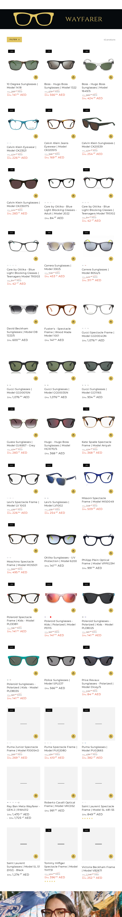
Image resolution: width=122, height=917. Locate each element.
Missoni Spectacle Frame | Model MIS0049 (98, 499)
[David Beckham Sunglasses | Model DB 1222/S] (23, 309)
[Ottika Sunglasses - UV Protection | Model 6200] (61, 538)
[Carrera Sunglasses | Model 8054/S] (98, 246)
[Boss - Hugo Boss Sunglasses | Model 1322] (61, 65)
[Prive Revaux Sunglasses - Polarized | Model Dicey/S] (98, 661)
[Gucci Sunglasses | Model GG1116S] (98, 366)
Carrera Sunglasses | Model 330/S (57, 267)
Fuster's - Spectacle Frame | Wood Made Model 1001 (57, 332)
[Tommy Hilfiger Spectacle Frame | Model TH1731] (61, 844)
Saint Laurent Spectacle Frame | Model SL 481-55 (98, 808)
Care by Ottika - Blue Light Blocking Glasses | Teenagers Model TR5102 (98, 210)
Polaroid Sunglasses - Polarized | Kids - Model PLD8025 (97, 624)
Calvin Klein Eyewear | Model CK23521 (22, 148)
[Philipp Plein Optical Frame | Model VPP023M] (98, 540)
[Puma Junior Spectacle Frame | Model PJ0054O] (23, 724)
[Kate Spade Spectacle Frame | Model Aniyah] (98, 423)
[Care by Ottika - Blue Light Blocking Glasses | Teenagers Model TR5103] (23, 246)
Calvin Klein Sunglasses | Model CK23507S (23, 204)
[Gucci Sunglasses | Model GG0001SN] (23, 366)
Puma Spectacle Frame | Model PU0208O (60, 748)
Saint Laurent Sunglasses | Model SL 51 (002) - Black (23, 866)
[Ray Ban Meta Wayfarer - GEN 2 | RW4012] (23, 783)
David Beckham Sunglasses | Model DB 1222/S (22, 332)
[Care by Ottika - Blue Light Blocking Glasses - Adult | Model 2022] (61, 183)
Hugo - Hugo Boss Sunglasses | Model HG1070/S (57, 445)
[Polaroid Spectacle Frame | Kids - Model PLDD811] (23, 598)
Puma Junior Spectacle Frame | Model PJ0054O (23, 748)
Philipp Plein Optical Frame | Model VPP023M (98, 561)
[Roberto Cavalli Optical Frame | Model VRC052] (61, 783)
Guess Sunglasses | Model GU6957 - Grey (21, 443)
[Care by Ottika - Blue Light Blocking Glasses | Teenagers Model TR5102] (98, 183)
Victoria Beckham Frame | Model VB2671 (98, 868)
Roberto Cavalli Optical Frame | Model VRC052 (59, 804)
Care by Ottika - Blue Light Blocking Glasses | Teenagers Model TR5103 (23, 273)
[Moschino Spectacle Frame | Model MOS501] (23, 538)
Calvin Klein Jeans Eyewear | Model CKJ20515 (56, 146)
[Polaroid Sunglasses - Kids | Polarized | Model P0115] (61, 598)
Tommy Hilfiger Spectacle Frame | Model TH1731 (61, 866)
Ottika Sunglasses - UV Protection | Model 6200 (60, 559)
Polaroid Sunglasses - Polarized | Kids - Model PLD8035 (22, 687)
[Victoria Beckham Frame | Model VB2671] (98, 844)
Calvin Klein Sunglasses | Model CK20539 (98, 144)
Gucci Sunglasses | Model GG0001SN (19, 390)
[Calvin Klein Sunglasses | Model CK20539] (98, 124)
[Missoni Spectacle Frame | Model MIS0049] (98, 479)
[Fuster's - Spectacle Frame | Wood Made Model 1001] (61, 309)
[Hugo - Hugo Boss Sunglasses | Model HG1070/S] (61, 423)
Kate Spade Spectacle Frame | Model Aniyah (96, 443)
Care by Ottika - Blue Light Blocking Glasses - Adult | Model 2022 (60, 210)
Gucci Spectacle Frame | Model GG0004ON (98, 334)
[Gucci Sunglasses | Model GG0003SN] (61, 366)
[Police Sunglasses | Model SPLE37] (61, 661)
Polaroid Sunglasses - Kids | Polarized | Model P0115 (60, 624)
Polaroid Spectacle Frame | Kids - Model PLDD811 (20, 620)
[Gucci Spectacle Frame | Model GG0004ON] (98, 309)
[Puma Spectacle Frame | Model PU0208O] (61, 724)
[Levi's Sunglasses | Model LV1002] (61, 479)
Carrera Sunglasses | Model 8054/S (95, 271)
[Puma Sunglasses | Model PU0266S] (98, 724)
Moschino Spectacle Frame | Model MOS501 (22, 563)
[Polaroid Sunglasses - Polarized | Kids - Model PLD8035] (23, 661)
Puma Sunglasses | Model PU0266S (94, 748)
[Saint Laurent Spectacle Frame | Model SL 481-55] (98, 783)
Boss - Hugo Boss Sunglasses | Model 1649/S (95, 87)
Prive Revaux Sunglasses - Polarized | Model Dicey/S (98, 683)
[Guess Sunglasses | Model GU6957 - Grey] (23, 423)
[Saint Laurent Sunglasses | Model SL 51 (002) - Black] (23, 844)
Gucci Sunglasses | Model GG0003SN (56, 390)
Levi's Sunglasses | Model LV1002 (56, 503)
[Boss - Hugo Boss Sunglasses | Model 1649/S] (98, 65)
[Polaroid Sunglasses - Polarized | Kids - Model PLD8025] (98, 598)
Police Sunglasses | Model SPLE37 (57, 681)
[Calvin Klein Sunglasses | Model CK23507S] (23, 183)
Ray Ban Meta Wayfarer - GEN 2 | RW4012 (23, 808)
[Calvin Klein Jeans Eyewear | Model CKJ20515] (61, 124)
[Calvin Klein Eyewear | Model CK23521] (23, 124)
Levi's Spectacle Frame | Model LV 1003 (23, 503)
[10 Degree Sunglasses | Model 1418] (23, 64)
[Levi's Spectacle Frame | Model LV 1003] (23, 479)
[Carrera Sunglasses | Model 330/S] (61, 246)
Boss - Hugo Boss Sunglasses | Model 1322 (60, 85)
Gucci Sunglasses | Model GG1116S (94, 390)
